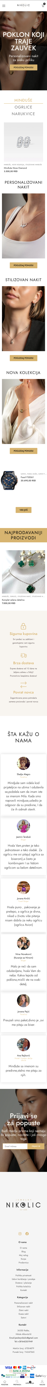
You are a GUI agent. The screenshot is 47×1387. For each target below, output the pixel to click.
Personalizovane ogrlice (32, 596)
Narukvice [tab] (23, 114)
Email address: (15, 1146)
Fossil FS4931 (27, 477)
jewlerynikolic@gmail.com (26, 1337)
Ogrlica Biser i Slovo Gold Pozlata (17, 599)
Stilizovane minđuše (33, 164)
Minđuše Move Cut (13, 168)
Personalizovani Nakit (11, 596)
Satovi (23, 474)
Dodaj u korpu (30, 486)
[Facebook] (27, 1233)
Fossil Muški (32, 474)
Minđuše (7, 164)
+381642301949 (25, 1341)
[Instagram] (20, 1233)
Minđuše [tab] (23, 100)
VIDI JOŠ (24, 509)
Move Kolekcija (18, 164)
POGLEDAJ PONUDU (23, 67)
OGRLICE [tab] (24, 107)
